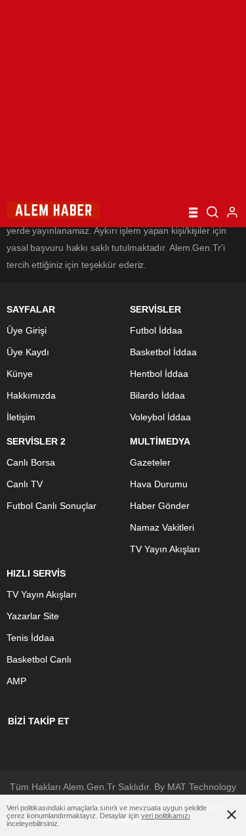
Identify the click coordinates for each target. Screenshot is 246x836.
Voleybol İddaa (160, 417)
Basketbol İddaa (163, 352)
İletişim (21, 417)
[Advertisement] (123, 98)
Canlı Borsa (31, 462)
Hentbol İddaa (159, 373)
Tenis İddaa (30, 637)
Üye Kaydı (28, 352)
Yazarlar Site (33, 616)
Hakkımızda (31, 395)
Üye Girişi (27, 330)
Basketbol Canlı (39, 659)
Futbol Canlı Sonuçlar (51, 505)
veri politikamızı (165, 816)
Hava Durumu (159, 484)
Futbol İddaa (156, 330)
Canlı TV (25, 484)
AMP (16, 681)
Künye (20, 373)
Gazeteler (150, 462)
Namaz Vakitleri (162, 527)
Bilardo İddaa (157, 395)
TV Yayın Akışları (165, 549)
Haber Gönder (160, 505)
